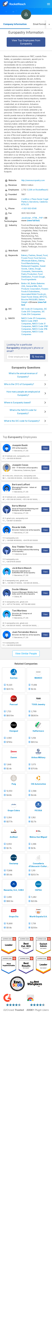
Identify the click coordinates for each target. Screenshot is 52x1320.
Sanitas (13, 678)
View (45, 448)
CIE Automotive (38, 784)
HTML (34, 218)
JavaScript (26, 218)
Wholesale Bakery (29, 261)
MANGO (38, 678)
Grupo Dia (13, 916)
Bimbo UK (25, 283)
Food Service (40, 258)
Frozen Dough (38, 277)
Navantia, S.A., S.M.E (14, 890)
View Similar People (26, 653)
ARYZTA (43, 297)
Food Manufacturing (30, 263)
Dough (38, 269)
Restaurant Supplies (30, 266)
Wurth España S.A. (38, 916)
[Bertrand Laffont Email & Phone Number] (7, 488)
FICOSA (38, 810)
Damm (14, 757)
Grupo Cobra (14, 810)
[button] (49, 24)
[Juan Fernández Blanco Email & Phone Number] (7, 635)
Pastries (32, 255)
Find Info (39, 356)
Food (45, 255)
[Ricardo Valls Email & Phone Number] (7, 530)
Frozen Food (27, 258)
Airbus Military (38, 757)
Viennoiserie (37, 271)
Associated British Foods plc (33, 294)
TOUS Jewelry (38, 704)
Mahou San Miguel (38, 837)
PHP (41, 218)
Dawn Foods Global (29, 297)
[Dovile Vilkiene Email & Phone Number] (7, 593)
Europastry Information (26, 32)
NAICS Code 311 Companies (33, 318)
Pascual (14, 704)
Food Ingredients (28, 279)
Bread (39, 255)
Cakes (31, 269)
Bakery (24, 255)
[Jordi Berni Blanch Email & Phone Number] (7, 572)
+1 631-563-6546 (29, 208)
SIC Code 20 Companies (32, 309)
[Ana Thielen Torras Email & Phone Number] (7, 550)
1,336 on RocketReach (37, 190)
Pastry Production (29, 274)
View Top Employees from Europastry (26, 42)
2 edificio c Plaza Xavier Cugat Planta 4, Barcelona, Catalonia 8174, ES (34, 202)
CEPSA (38, 890)
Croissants (25, 271)
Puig (14, 784)
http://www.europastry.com (33, 180)
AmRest (14, 837)
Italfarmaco (38, 731)
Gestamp (13, 863)
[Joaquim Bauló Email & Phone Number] (7, 448)
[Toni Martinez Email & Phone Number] (7, 614)
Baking (41, 261)
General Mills (31, 286)
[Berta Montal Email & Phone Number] (7, 509)
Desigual (13, 731)
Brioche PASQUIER (29, 299)
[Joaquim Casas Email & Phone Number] (7, 468)
